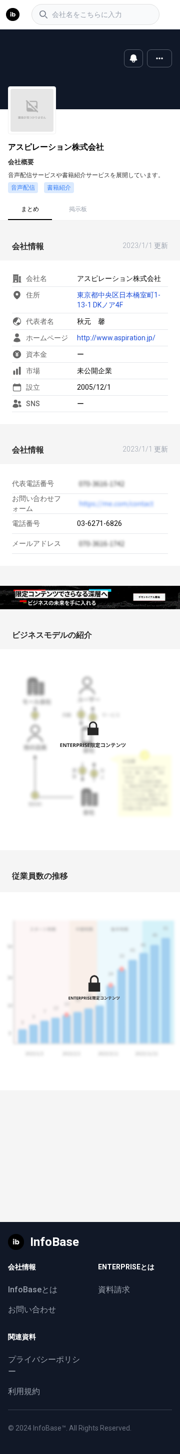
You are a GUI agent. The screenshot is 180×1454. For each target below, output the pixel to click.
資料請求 (114, 1289)
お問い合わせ (32, 1309)
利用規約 (24, 1391)
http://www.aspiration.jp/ (116, 338)
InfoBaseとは (33, 1289)
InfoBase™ (49, 1428)
